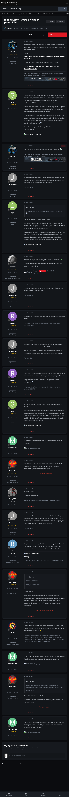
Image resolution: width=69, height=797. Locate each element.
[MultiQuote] (25, 85)
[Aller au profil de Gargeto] (12, 95)
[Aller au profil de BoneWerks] (12, 543)
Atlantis (12, 633)
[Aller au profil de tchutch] (5, 28)
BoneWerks (12, 551)
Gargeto (12, 102)
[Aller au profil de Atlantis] (12, 625)
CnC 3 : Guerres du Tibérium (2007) (36, 28)
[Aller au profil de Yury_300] (12, 491)
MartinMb (12, 471)
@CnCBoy (42, 271)
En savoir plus (4, 3)
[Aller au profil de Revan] (12, 316)
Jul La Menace (12, 185)
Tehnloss (12, 267)
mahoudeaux (12, 448)
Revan (12, 323)
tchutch (9, 28)
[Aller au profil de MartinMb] (12, 463)
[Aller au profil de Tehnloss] (12, 259)
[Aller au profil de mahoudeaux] (12, 440)
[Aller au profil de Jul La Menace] (12, 177)
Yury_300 (12, 499)
